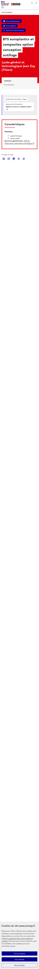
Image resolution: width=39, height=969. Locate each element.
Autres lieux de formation (15, 30)
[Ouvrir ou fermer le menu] (36, 3)
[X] (19, 159)
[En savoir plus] (7, 109)
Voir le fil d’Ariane (7, 12)
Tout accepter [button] (19, 953)
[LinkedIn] (14, 159)
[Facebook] (24, 159)
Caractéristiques (9, 84)
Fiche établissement (13, 21)
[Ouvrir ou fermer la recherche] (32, 3)
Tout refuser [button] (19, 959)
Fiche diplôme (11, 26)
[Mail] (9, 159)
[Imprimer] (4, 159)
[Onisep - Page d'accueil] (15, 4)
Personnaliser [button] (19, 965)
